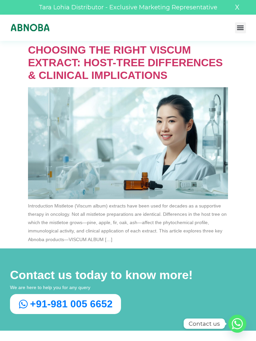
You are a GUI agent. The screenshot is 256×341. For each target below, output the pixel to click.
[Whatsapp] (237, 324)
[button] (240, 27)
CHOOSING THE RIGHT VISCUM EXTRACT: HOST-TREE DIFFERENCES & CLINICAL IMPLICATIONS (125, 63)
